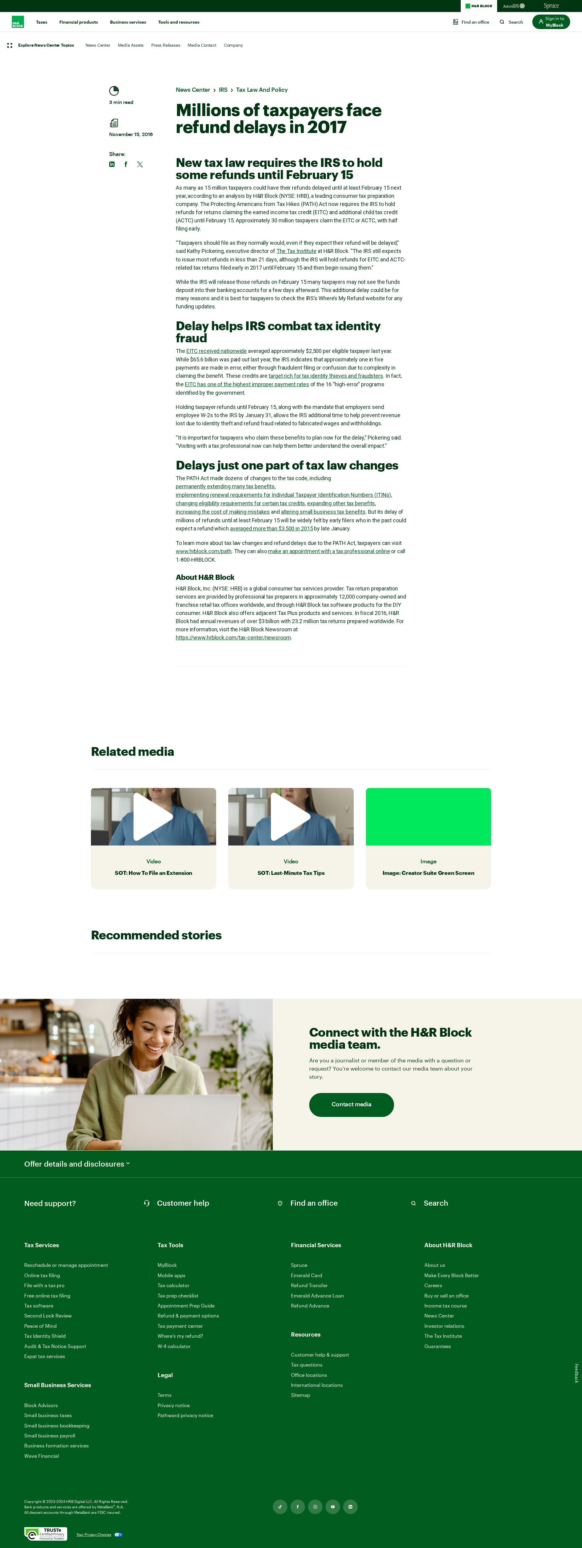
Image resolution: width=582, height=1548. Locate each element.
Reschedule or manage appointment (66, 1265)
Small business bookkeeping (56, 1425)
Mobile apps (172, 1275)
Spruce (299, 1265)
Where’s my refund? (180, 1336)
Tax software (38, 1305)
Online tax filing (42, 1275)
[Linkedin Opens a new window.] (350, 1507)
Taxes (41, 22)
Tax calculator (173, 1285)
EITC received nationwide (216, 351)
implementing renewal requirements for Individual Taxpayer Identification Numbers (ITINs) (283, 495)
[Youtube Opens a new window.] (333, 1507)
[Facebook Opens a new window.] (297, 1507)
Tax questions (307, 1364)
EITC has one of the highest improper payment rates (247, 384)
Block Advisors (41, 1405)
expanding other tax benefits (341, 503)
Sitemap (300, 1395)
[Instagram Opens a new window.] (315, 1507)
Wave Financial (41, 1456)
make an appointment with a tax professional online (329, 551)
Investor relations (444, 1326)
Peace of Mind (40, 1326)
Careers (433, 1285)
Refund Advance (310, 1305)
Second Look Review (48, 1315)
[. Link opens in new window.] (45, 1534)
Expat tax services (44, 1356)
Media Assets (131, 45)
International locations (317, 1385)
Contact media (351, 1105)
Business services (128, 22)
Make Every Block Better (451, 1275)
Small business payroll (49, 1435)
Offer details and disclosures (74, 1164)
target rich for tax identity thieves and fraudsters (326, 376)
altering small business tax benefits (323, 512)
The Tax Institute (296, 251)
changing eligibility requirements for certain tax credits (240, 503)
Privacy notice (174, 1405)
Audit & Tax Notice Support (55, 1346)
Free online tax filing (47, 1295)
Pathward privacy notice (185, 1415)
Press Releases (165, 45)
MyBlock (167, 1265)
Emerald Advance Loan (317, 1295)
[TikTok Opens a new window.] (280, 1507)
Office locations (309, 1375)
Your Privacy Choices (93, 1534)
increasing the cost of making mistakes (223, 512)
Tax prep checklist (178, 1295)
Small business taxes (48, 1415)
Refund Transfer (309, 1285)
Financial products (78, 22)
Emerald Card (306, 1275)
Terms (165, 1395)
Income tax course (445, 1305)
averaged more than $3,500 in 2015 (271, 528)
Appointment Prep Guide (186, 1305)
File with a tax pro (44, 1285)
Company (233, 45)
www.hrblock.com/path (204, 551)
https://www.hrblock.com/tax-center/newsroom (233, 637)
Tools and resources (178, 22)
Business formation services (56, 1445)
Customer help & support (320, 1355)
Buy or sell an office (446, 1295)
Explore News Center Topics (46, 45)
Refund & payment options (188, 1315)
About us (434, 1265)
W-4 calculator (174, 1346)
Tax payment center (180, 1326)
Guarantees (437, 1346)
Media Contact (202, 45)
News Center (97, 45)
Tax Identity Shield (45, 1336)
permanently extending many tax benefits (225, 486)
